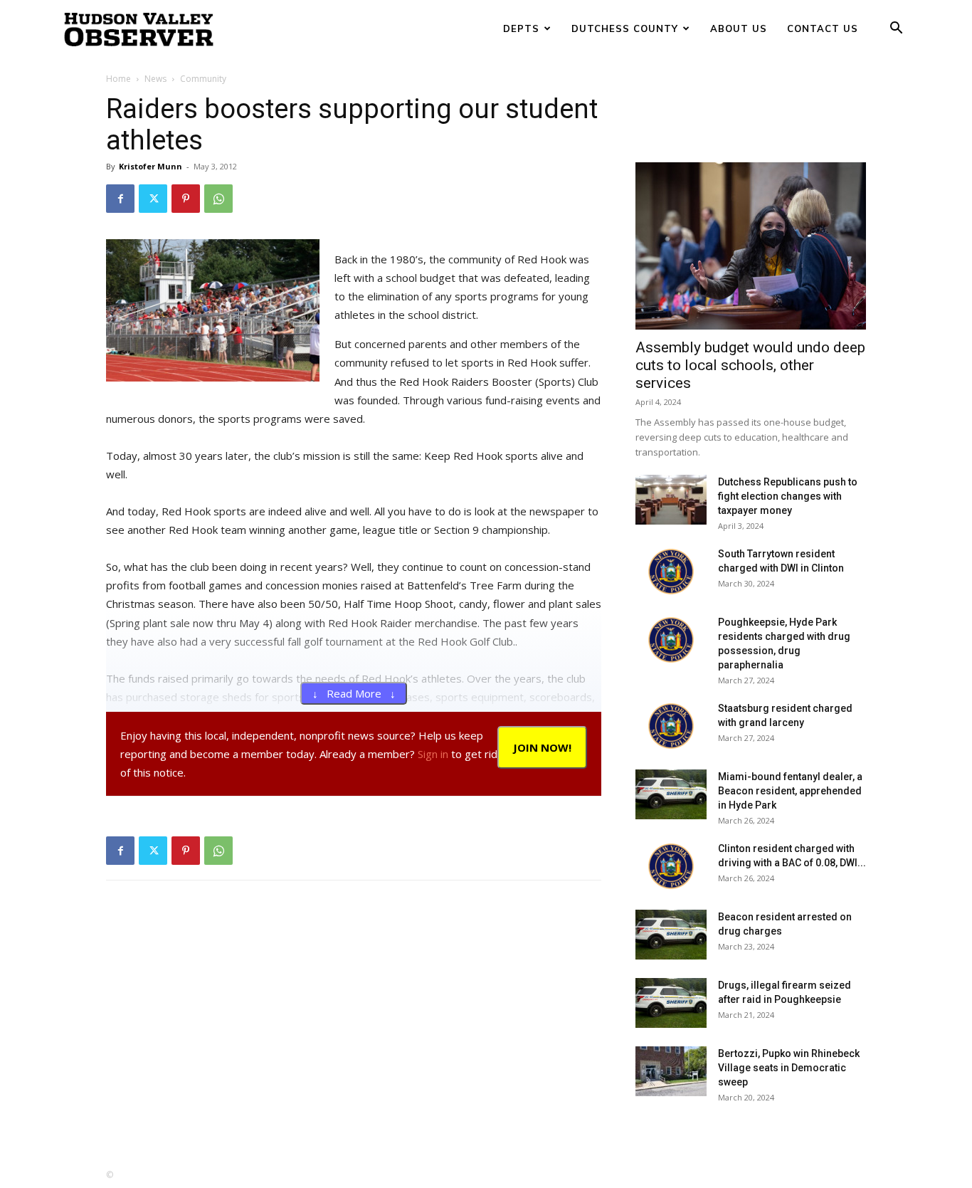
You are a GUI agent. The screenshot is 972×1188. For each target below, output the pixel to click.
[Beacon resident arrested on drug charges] (671, 935)
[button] (896, 29)
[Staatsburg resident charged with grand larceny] (671, 726)
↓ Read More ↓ (354, 693)
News (155, 79)
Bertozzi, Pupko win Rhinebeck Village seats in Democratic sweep (789, 1068)
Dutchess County (624, 28)
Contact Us (822, 28)
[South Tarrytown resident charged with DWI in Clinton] (671, 571)
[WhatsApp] (218, 198)
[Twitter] (153, 198)
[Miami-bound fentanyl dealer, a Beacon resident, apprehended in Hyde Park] (671, 794)
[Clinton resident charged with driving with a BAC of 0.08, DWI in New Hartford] (671, 866)
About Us (738, 28)
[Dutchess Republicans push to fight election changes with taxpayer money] (671, 500)
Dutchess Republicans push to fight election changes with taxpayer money (787, 496)
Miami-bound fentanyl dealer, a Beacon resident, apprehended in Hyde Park (790, 791)
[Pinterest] (185, 198)
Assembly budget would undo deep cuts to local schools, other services (750, 365)
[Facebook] (120, 198)
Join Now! (542, 747)
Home (118, 79)
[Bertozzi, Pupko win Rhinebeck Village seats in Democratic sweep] (671, 1071)
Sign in (433, 754)
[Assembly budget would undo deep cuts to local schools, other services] (750, 246)
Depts (521, 28)
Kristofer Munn (150, 166)
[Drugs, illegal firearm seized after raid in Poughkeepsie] (671, 1003)
